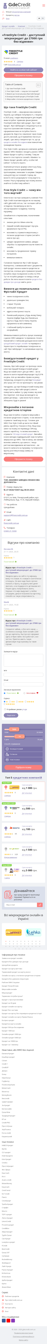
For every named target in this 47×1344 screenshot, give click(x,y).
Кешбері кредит (8, 1057)
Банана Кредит (8, 1053)
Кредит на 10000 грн (10, 1041)
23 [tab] (13, 946)
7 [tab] (28, 941)
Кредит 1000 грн (8, 1031)
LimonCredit (6, 1221)
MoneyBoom (7, 1095)
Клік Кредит (6, 1159)
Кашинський (7, 1136)
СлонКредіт (6, 1201)
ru (43, 18)
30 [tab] (39, 946)
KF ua (4, 1119)
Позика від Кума (8, 1085)
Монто (4, 1211)
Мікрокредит (7, 993)
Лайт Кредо (6, 1266)
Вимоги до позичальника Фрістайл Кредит (23, 94)
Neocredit (5, 1098)
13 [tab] (13, 943)
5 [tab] (20, 941)
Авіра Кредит (7, 1232)
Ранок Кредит (7, 1270)
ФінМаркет (6, 1263)
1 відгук (7, 878)
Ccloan (4, 1060)
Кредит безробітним (10, 986)
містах (17, 15)
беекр (34, 380)
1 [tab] (5, 941)
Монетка (5, 1091)
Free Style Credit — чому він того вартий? (23, 91)
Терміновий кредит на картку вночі (16, 972)
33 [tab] (22, 948)
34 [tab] (26, 948)
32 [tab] (19, 948)
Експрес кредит (8, 1020)
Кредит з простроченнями (12, 1000)
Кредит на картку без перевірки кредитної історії (22, 1013)
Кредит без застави (10, 1010)
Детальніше (27, 793)
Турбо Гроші (7, 1235)
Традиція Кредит (8, 1116)
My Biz (4, 1149)
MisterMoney (7, 1183)
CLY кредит (6, 1152)
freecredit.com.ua (14, 65)
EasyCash (5, 1187)
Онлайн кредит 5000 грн (11, 1037)
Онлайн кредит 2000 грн (11, 1034)
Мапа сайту (23, 1340)
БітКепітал (6, 1273)
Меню (43, 5)
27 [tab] (28, 946)
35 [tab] (30, 948)
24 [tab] (17, 946)
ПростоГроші (7, 1126)
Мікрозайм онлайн (9, 989)
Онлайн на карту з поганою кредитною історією (21, 975)
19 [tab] (35, 943)
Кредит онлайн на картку (12, 1006)
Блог (8, 18)
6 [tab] (24, 941)
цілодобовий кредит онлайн (16, 343)
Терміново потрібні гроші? (12, 996)
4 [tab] (17, 941)
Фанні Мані (6, 1287)
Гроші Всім (6, 1112)
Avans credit (6, 1180)
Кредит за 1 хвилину (10, 1044)
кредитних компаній (27, 777)
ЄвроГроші (6, 1078)
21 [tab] (5, 946)
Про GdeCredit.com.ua (13, 1300)
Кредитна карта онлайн (11, 1024)
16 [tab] (24, 943)
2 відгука (20, 61)
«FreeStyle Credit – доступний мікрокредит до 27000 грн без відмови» (23, 570)
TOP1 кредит (7, 1214)
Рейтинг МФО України (10, 982)
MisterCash (6, 1088)
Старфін (5, 1207)
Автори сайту (10, 1307)
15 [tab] (20, 943)
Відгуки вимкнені (10, 857)
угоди (24, 709)
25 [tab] (20, 946)
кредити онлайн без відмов (15, 142)
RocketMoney (7, 1259)
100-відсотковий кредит (23, 434)
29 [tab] (35, 946)
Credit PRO (6, 1122)
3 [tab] (13, 941)
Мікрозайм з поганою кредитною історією (23, 99)
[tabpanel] (14, 932)
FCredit (4, 1245)
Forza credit (6, 1133)
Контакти (9, 1304)
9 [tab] (35, 941)
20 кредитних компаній (21, 12)
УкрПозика (6, 1129)
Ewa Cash (5, 1173)
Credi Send (6, 1190)
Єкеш (4, 1074)
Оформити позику (23, 75)
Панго (4, 1197)
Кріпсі (4, 1283)
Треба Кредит (7, 1204)
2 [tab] (9, 941)
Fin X (3, 1176)
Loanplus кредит (8, 1242)
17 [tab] (28, 943)
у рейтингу (14, 58)
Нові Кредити (7, 1156)
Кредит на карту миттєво (12, 969)
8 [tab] (32, 941)
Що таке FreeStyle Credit (16, 88)
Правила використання (23, 1333)
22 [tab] (9, 946)
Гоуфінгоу (6, 1081)
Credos (4, 1163)
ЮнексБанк (6, 1277)
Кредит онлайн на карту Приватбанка (17, 1017)
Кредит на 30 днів (9, 1003)
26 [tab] (24, 946)
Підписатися (40, 905)
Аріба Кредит (7, 1280)
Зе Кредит (6, 1105)
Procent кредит (8, 1225)
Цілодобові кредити (10, 965)
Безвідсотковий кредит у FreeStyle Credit (23, 96)
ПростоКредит (8, 1166)
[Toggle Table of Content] (37, 85)
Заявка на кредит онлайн (12, 958)
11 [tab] (5, 943)
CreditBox (5, 1228)
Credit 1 (5, 1064)
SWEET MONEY (7, 1102)
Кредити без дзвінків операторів (15, 979)
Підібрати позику (23, 767)
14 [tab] (17, 943)
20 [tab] (39, 943)
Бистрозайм (7, 1109)
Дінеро (4, 1071)
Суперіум (5, 1256)
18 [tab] (32, 943)
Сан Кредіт (6, 1238)
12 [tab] (9, 943)
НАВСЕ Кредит (7, 1145)
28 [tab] (32, 946)
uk (39, 18)
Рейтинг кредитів (12, 1296)
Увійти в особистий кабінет (23, 69)
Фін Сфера (6, 1170)
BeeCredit (5, 1249)
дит (39, 380)
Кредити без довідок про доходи (15, 962)
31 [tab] (15, 948)
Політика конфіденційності (23, 1336)
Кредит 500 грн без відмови (13, 1027)
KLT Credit (5, 1194)
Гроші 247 (5, 1252)
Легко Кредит (7, 1218)
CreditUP (5, 1067)
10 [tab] (39, 941)
